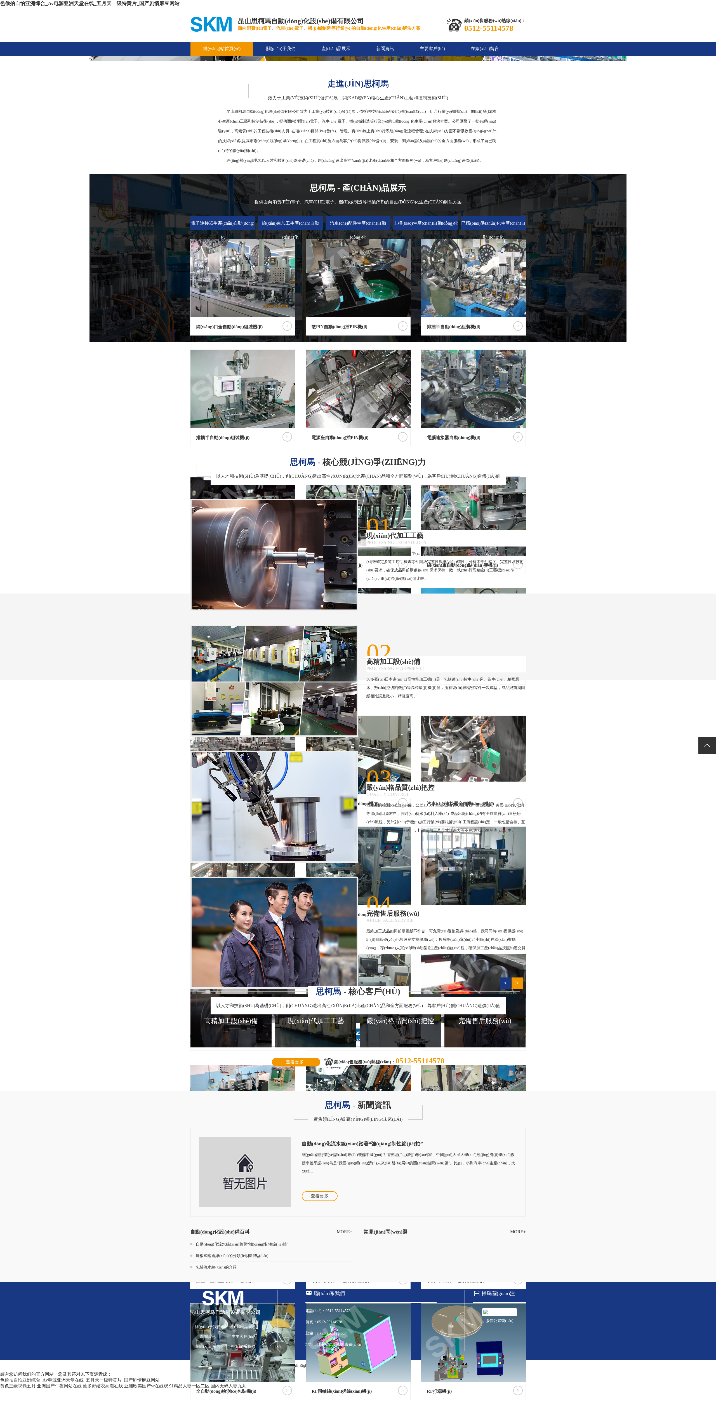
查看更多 (320, 1195)
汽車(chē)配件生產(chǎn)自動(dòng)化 (358, 230)
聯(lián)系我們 (216, 62)
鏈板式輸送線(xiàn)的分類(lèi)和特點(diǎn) (232, 1256)
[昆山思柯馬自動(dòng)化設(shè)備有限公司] (211, 30)
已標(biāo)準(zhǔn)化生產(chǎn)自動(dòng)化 (493, 230)
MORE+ (344, 1231)
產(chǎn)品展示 (335, 48)
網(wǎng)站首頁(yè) (222, 48)
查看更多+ (296, 1061)
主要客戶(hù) (432, 48)
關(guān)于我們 (281, 48)
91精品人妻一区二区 (189, 1386)
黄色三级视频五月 (18, 1386)
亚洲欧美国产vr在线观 (146, 1386)
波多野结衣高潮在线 (103, 1386)
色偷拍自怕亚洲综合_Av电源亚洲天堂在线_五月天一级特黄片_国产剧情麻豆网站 (90, 3)
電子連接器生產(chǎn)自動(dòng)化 (222, 230)
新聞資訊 (385, 48)
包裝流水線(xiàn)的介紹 (216, 1267)
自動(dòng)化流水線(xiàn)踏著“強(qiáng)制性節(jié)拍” (362, 1143)
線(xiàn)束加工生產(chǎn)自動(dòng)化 (290, 230)
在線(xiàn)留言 (485, 48)
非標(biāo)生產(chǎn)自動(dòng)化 (426, 223)
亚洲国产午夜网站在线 (59, 1386)
